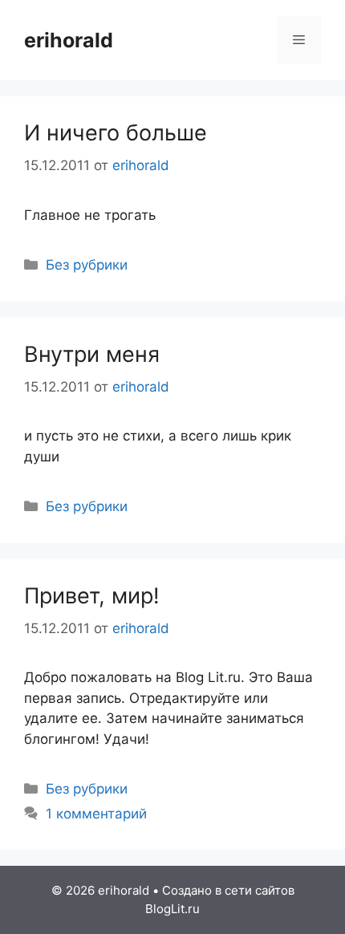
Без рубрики (87, 265)
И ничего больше (115, 133)
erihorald (68, 40)
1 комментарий (96, 814)
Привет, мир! (92, 596)
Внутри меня (92, 354)
